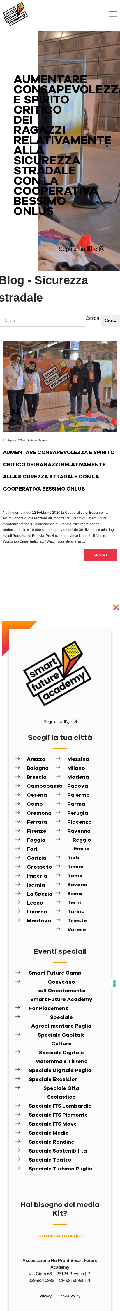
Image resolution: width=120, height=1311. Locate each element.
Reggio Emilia (82, 844)
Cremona (39, 813)
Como (35, 804)
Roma (75, 875)
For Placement (48, 1008)
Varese (76, 929)
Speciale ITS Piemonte (58, 1115)
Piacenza (79, 822)
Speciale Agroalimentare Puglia (61, 1022)
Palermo (78, 795)
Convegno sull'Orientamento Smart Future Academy (61, 991)
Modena (78, 777)
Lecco (35, 903)
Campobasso (41, 786)
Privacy (46, 1296)
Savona (77, 884)
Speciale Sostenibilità (58, 1151)
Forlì (33, 849)
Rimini (75, 866)
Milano (76, 768)
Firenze (36, 831)
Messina (78, 759)
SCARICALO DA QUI (60, 1236)
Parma (76, 804)
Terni (74, 902)
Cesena (37, 795)
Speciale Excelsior (53, 1079)
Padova (77, 786)
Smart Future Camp (55, 973)
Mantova (39, 921)
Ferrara (37, 822)
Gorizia (36, 858)
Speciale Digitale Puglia (60, 1070)
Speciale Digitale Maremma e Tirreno (61, 1057)
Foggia (36, 840)
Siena (74, 893)
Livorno (37, 912)
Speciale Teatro (50, 1160)
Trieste (77, 920)
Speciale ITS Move (53, 1124)
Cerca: (93, 318)
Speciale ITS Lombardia (60, 1106)
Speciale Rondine (51, 1142)
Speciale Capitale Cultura (61, 1039)
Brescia (37, 777)
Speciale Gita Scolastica (61, 1093)
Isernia (36, 885)
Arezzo (36, 759)
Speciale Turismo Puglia (60, 1169)
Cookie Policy (69, 1296)
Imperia (37, 876)
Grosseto (39, 867)
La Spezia (39, 894)
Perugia (77, 813)
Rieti (73, 857)
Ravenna (79, 831)
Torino (76, 911)
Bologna (38, 768)
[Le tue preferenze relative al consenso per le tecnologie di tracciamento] (114, 983)
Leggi (100, 555)
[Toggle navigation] (113, 14)
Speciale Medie (49, 1133)
